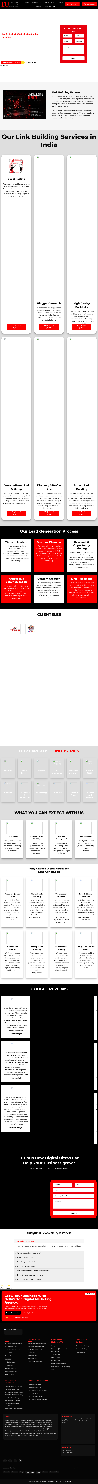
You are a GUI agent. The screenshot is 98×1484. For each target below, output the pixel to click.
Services (35, 2)
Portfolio (47, 2)
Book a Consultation (13, 1313)
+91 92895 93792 (67, 1450)
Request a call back (12, 62)
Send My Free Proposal (31, 1313)
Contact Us (50, 6)
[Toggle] (15, 1241)
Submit (74, 58)
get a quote (72, 4)
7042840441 (90, 4)
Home (26, 2)
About (38, 6)
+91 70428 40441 (67, 1452)
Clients (60, 2)
